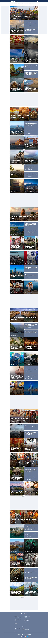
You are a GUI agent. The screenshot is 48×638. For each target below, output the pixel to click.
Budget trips (26, 3)
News (15, 626)
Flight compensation (18, 619)
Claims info (21, 3)
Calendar (16, 623)
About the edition (27, 619)
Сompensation (16, 3)
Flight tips (16, 616)
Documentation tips (18, 617)
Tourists (30, 3)
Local (23, 626)
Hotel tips (26, 617)
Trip (23, 628)
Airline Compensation (25, 629)
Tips (15, 629)
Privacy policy (26, 620)
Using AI (16, 620)
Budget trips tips (27, 616)
